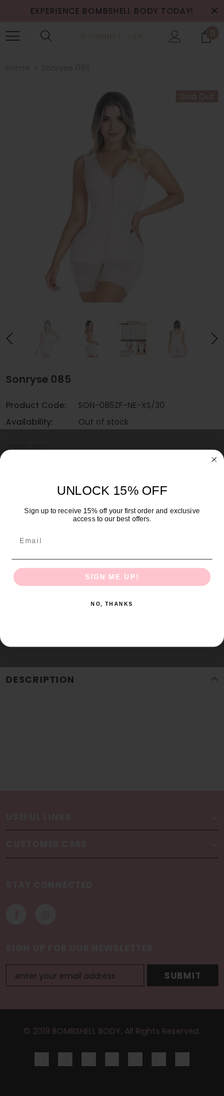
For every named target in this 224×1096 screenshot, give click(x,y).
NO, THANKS (112, 604)
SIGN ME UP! (112, 576)
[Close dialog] (213, 459)
